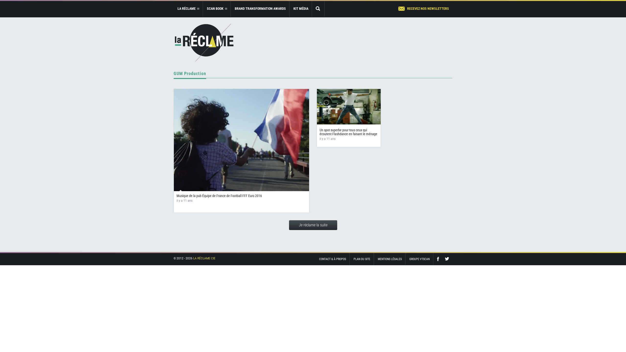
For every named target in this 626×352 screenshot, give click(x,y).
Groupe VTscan (419, 259)
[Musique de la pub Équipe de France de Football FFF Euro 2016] (241, 140)
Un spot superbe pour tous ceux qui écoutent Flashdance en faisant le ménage (348, 132)
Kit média (300, 9)
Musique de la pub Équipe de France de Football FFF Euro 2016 (219, 196)
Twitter (447, 259)
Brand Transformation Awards (260, 9)
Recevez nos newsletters (428, 9)
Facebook (439, 259)
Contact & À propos (332, 259)
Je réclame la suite (313, 225)
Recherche (318, 9)
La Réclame (204, 43)
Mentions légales (390, 259)
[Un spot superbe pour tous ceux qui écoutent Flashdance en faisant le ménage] (349, 106)
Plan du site (362, 259)
